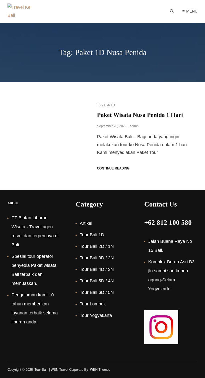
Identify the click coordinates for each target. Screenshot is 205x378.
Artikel (86, 223)
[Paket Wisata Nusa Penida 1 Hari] (49, 135)
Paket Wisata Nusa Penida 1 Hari (140, 115)
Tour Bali (40, 369)
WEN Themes (100, 369)
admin (134, 126)
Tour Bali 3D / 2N (97, 257)
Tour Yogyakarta (96, 315)
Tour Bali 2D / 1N (97, 246)
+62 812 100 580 (168, 222)
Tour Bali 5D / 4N (97, 280)
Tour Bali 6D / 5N (97, 292)
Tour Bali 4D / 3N (97, 269)
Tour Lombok (93, 303)
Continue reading (113, 168)
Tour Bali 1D (106, 105)
